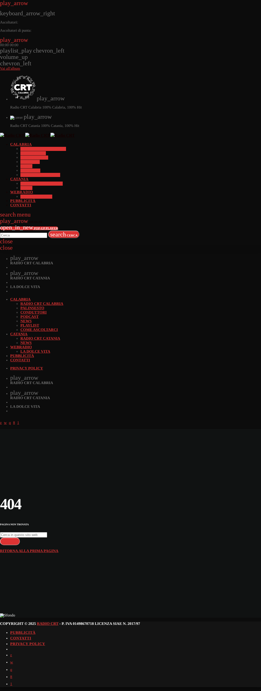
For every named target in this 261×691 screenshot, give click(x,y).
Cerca (64, 234)
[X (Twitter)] (11, 655)
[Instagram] (11, 670)
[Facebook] (11, 677)
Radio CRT (48, 624)
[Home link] (37, 135)
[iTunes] (11, 662)
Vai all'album (10, 69)
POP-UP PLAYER (29, 228)
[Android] (11, 684)
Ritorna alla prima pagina (29, 551)
